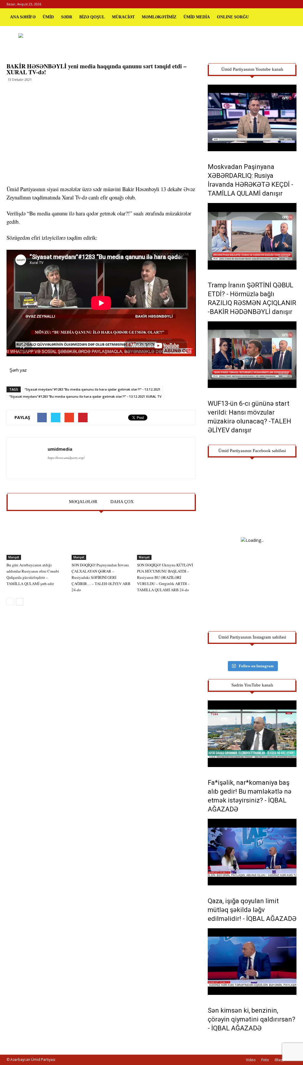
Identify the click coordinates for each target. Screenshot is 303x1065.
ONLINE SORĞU (233, 17)
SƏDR (66, 17)
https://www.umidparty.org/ (66, 457)
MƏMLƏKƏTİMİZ (159, 17)
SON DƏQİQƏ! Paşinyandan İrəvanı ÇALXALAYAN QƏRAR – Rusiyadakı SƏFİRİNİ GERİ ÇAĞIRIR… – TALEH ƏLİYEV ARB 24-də (101, 577)
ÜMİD (48, 17)
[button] (289, 17)
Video (251, 1059)
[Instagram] (282, 4)
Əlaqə (280, 1059)
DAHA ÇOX (122, 501)
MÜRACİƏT (123, 17)
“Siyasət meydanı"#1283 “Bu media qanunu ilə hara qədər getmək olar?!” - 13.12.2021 (92, 389)
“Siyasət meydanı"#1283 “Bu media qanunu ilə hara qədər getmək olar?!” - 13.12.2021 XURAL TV (85, 396)
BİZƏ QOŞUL (92, 17)
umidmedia (60, 449)
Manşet (13, 557)
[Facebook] (272, 4)
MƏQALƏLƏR (83, 501)
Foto (265, 1059)
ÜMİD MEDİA (196, 17)
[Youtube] (292, 4)
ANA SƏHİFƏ (23, 17)
